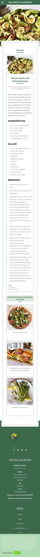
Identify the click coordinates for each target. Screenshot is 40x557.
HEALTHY (11, 289)
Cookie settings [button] (7, 552)
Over (20, 519)
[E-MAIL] (26, 450)
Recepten (20, 523)
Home (20, 514)
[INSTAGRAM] (22, 450)
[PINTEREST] (18, 450)
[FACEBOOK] (14, 450)
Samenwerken (20, 528)
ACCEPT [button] (17, 552)
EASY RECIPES (12, 287)
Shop (20, 533)
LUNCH (15, 289)
